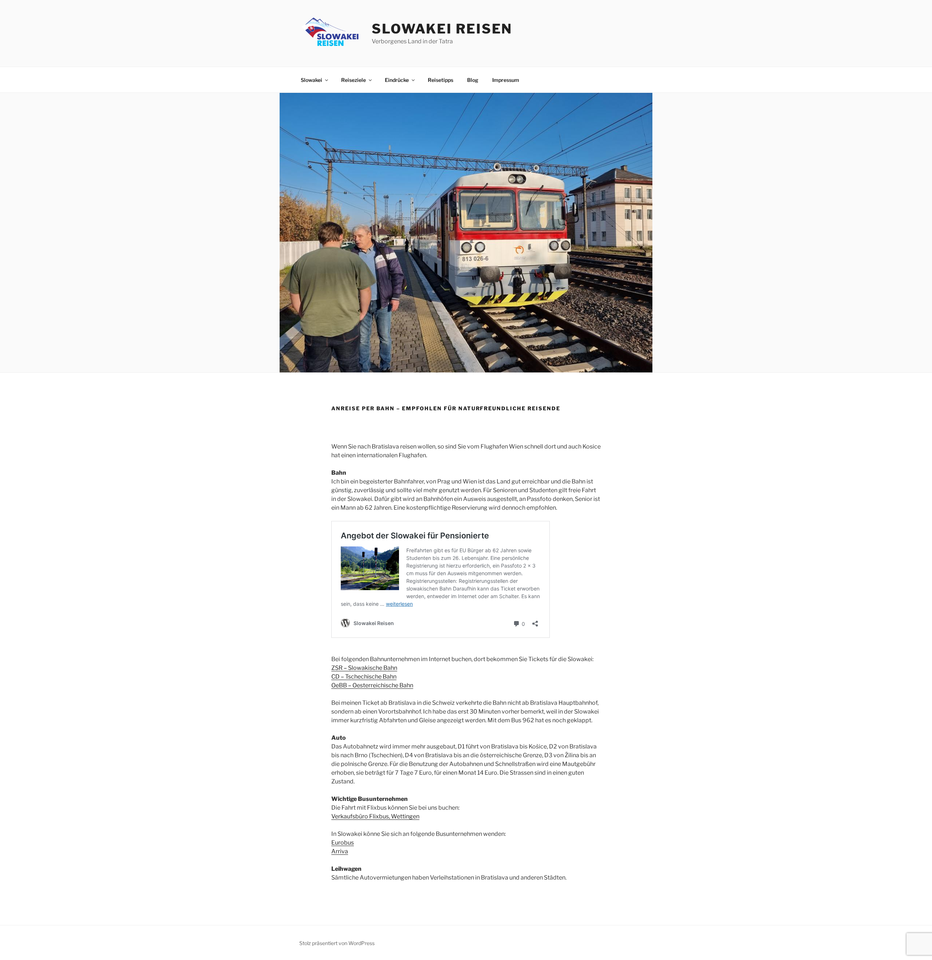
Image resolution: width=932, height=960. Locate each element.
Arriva (339, 851)
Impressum (505, 80)
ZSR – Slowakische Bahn (364, 667)
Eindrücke (397, 80)
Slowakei (311, 80)
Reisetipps (440, 80)
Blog (472, 80)
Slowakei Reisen (442, 29)
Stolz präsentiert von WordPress (337, 943)
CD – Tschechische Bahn (363, 676)
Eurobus (342, 842)
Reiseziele (353, 80)
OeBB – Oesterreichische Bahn (372, 685)
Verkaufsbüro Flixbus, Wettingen (375, 816)
